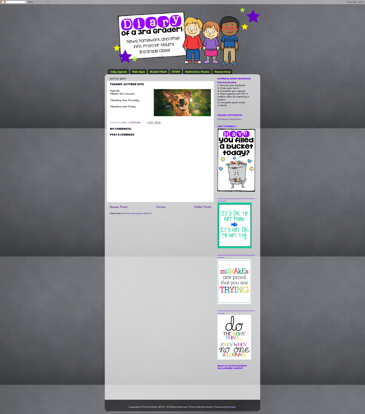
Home (161, 207)
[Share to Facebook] (156, 122)
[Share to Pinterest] (159, 122)
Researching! (222, 71)
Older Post (202, 207)
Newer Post (119, 207)
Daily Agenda (118, 71)
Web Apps (138, 71)
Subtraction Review (197, 71)
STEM (176, 71)
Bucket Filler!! (158, 71)
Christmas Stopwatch (229, 119)
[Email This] (148, 122)
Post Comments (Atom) (138, 213)
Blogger (232, 407)
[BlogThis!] (151, 122)
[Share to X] (154, 122)
